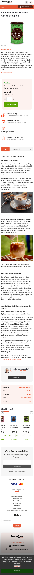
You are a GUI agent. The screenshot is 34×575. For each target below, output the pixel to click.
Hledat (17, 525)
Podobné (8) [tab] (16, 149)
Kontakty (17, 506)
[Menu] (2, 6)
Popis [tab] (5, 149)
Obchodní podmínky (17, 496)
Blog (17, 494)
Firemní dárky (17, 501)
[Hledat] (31, 2)
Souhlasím (17, 571)
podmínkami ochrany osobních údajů (17, 471)
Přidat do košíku (11, 104)
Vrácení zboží (17, 508)
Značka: (6, 49)
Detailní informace (6, 72)
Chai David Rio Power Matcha (11, 360)
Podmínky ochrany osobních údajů (17, 510)
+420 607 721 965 (19, 371)
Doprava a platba (17, 498)
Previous (3, 412)
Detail (26, 439)
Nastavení (17, 566)
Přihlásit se (17, 466)
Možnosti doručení (12, 88)
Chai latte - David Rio (24, 387)
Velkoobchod (17, 503)
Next (32, 412)
